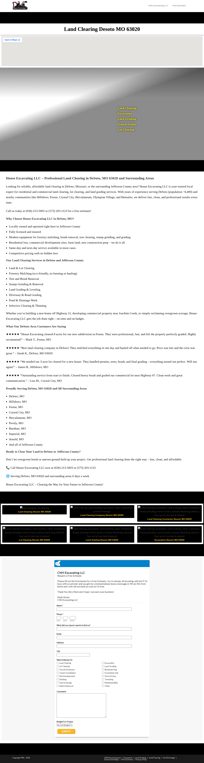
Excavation (128, 757)
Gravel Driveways (111, 759)
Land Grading (140, 757)
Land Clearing (154, 757)
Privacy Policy (141, 759)
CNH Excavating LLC (112, 757)
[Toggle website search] (191, 5)
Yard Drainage (169, 757)
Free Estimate (127, 759)
